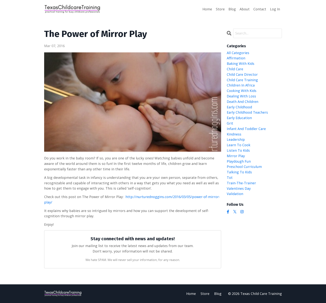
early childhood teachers (247, 112)
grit (230, 123)
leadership (236, 139)
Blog (232, 9)
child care (235, 69)
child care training (242, 80)
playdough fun (239, 161)
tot (230, 177)
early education (239, 118)
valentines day (239, 188)
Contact (259, 9)
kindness (234, 134)
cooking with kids (241, 90)
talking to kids (239, 172)
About (245, 9)
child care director (242, 74)
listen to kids (238, 150)
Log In (275, 9)
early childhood (239, 107)
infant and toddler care (246, 128)
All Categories (238, 52)
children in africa (241, 85)
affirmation (236, 58)
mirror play (236, 156)
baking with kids (240, 63)
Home (207, 9)
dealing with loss (241, 96)
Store (220, 9)
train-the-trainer (241, 183)
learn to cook (238, 145)
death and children (242, 101)
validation (235, 193)
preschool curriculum (244, 166)
